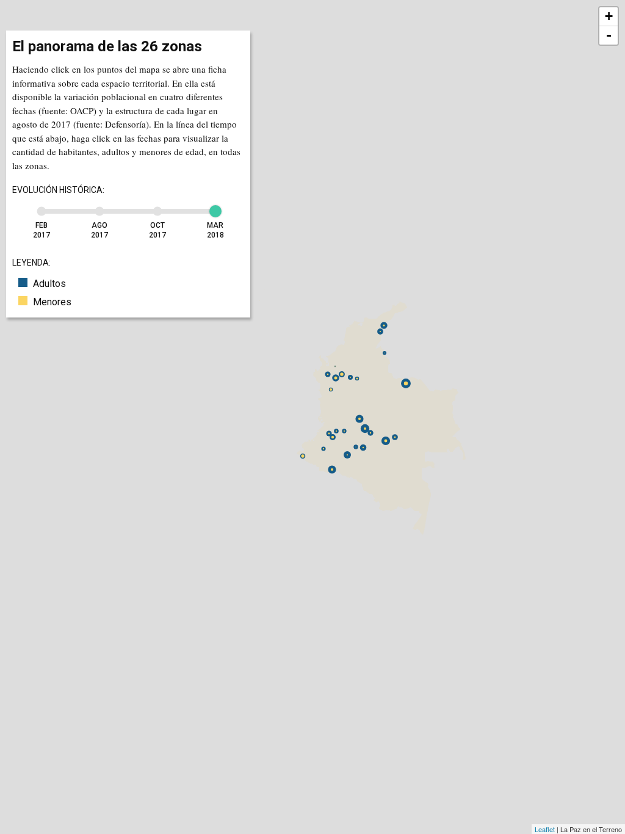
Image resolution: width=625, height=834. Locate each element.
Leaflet (545, 829)
